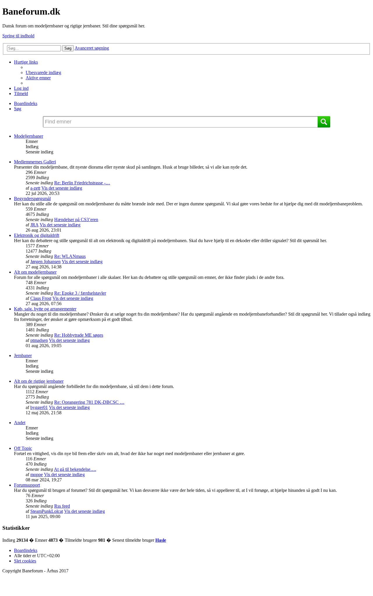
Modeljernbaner (28, 136)
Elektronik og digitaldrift (36, 235)
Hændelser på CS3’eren (76, 219)
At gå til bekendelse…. (75, 469)
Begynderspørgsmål (32, 198)
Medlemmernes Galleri (35, 161)
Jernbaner (23, 355)
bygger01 (39, 407)
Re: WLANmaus (70, 256)
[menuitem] (43, 72)
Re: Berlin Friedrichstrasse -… (82, 182)
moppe (36, 474)
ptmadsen (39, 340)
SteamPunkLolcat (46, 511)
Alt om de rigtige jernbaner (39, 381)
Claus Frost (40, 298)
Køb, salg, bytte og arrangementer (45, 308)
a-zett (35, 188)
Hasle (160, 540)
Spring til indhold (18, 35)
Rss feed (62, 506)
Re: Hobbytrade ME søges (78, 335)
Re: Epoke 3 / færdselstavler (80, 293)
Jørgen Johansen (45, 261)
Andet (19, 422)
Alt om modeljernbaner (35, 272)
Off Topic (23, 448)
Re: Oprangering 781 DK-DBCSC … (89, 402)
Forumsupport (27, 485)
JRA (34, 224)
